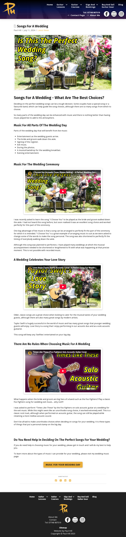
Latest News (43, 30)
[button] (63, 527)
